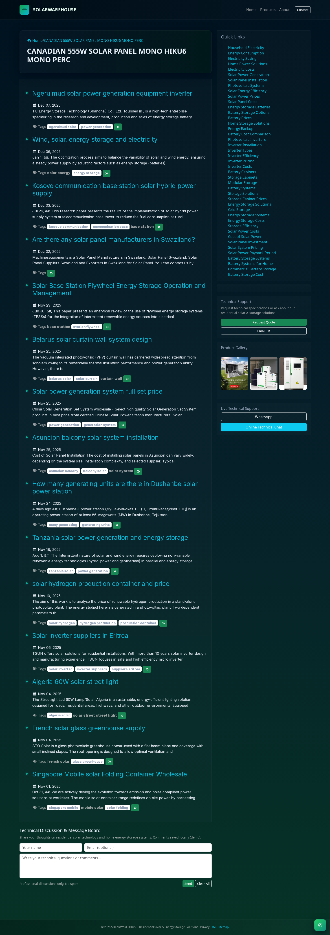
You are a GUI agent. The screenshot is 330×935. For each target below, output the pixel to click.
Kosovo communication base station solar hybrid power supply (114, 189)
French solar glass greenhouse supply (88, 728)
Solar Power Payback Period (252, 252)
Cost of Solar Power (245, 236)
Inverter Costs (240, 166)
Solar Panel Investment (247, 242)
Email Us (263, 331)
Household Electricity (246, 47)
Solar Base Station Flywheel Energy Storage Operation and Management (119, 289)
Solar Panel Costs (242, 101)
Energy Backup (240, 128)
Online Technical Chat (264, 427)
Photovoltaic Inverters (247, 139)
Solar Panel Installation (247, 80)
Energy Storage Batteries (249, 107)
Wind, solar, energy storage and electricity (95, 139)
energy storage (86, 173)
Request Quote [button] (264, 322)
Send (188, 883)
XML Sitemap (220, 927)
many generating (63, 525)
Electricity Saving (242, 58)
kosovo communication (68, 227)
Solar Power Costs (243, 231)
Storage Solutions (243, 193)
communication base (110, 227)
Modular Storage (242, 182)
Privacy (204, 927)
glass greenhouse (88, 761)
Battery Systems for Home (250, 263)
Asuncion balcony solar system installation (95, 437)
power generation (96, 127)
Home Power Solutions (247, 63)
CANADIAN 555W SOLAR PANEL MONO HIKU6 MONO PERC (93, 40)
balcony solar (94, 471)
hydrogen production (97, 623)
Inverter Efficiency (243, 155)
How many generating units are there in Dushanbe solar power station (115, 487)
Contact (302, 10)
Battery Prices (240, 117)
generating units (96, 525)
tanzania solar (61, 571)
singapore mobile (63, 807)
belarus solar (60, 379)
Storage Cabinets (242, 177)
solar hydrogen (62, 623)
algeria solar (59, 715)
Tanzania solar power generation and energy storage (110, 537)
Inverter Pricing (241, 161)
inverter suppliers (92, 669)
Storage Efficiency (243, 225)
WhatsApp (264, 416)
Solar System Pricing (245, 247)
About (284, 9)
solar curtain (86, 379)
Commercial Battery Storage (252, 269)
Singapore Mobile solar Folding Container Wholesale (109, 774)
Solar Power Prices (244, 96)
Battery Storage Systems (249, 258)
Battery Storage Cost (245, 274)
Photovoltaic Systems (246, 85)
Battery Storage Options (248, 112)
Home (251, 9)
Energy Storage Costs (246, 220)
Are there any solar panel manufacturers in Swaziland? (113, 239)
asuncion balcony (63, 471)
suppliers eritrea (126, 669)
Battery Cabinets (242, 171)
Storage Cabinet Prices (247, 198)
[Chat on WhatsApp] (320, 925)
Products (268, 9)
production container (138, 623)
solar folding (117, 807)
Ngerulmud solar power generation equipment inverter (112, 93)
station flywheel (86, 327)
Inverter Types (240, 150)
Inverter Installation (245, 144)
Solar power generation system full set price (97, 391)
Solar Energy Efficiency (247, 90)
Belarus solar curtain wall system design (92, 339)
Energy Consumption (246, 53)
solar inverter (60, 669)
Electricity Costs (241, 69)
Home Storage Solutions (249, 123)
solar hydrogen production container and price (100, 583)
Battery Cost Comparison (249, 134)
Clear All (203, 883)
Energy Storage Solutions (249, 204)
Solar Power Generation (248, 74)
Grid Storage (239, 209)
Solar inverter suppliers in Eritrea (80, 635)
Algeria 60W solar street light (75, 682)
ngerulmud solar (62, 127)
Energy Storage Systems (248, 215)
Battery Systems (241, 188)
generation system (100, 425)
